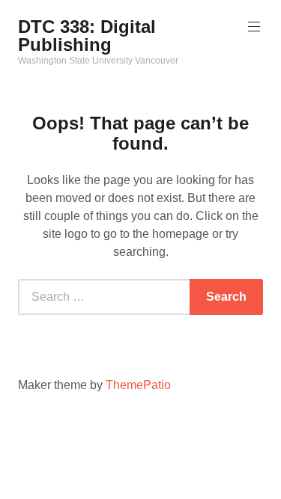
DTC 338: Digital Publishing (87, 35)
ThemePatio (138, 385)
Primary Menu (254, 27)
